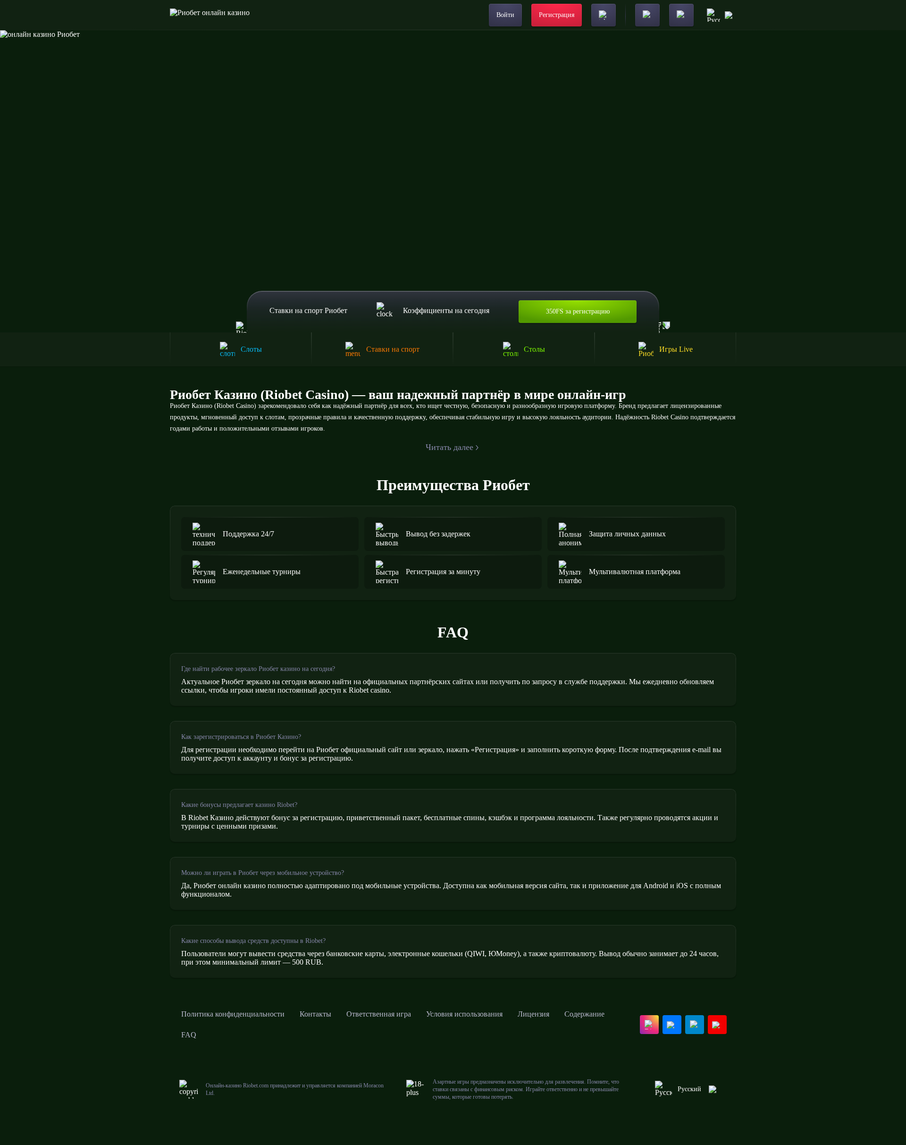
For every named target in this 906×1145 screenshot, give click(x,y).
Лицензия (533, 1014)
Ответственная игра (378, 1014)
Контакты (315, 1014)
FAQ (188, 1035)
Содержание (584, 1014)
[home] (210, 15)
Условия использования (464, 1014)
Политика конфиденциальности (233, 1014)
